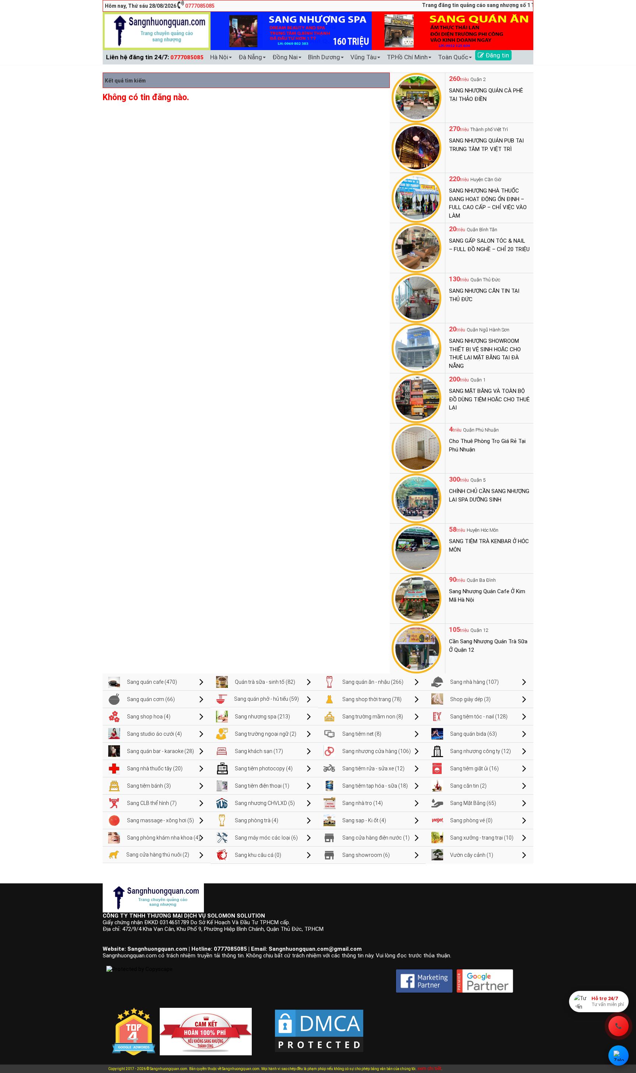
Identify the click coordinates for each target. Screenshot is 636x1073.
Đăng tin (496, 55)
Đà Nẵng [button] (250, 57)
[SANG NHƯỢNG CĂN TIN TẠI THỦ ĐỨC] (416, 297)
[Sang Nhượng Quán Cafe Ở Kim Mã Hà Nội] (416, 598)
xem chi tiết (429, 1068)
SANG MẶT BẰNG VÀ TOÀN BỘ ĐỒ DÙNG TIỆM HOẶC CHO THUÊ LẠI (489, 399)
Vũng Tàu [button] (363, 57)
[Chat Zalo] (618, 1055)
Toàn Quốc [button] (453, 57)
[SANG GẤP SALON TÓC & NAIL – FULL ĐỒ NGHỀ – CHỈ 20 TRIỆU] (416, 247)
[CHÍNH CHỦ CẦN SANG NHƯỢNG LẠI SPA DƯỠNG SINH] (416, 498)
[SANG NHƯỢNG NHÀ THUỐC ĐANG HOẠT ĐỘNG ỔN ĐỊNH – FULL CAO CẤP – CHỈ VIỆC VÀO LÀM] (416, 197)
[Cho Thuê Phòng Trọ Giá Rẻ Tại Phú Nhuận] (416, 447)
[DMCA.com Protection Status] (319, 1024)
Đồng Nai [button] (285, 57)
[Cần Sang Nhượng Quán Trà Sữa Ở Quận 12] (416, 648)
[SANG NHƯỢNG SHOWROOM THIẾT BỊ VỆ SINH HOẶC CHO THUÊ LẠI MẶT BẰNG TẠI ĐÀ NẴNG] (416, 347)
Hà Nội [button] (219, 57)
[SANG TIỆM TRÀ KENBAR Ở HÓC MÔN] (416, 548)
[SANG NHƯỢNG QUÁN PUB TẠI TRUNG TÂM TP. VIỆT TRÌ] (416, 147)
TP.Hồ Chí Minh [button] (407, 57)
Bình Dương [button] (324, 57)
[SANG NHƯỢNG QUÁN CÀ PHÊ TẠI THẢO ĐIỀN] (416, 97)
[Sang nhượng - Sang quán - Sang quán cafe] (157, 30)
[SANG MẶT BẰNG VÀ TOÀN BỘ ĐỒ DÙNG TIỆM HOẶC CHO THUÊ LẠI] (416, 397)
